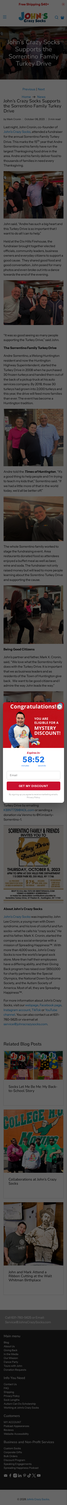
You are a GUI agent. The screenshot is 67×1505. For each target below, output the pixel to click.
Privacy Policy (33, 797)
